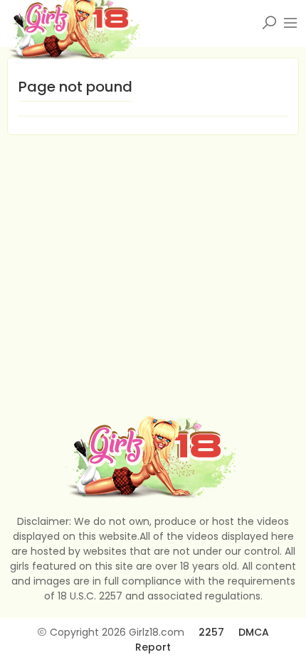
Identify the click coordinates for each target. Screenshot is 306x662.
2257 (211, 632)
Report (153, 647)
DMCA (253, 632)
